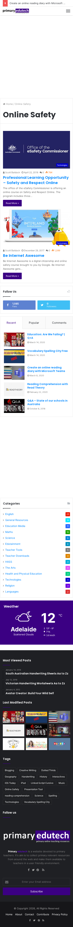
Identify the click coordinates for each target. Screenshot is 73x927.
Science (10, 537)
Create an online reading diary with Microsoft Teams (46, 369)
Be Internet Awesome (23, 255)
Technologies (13, 579)
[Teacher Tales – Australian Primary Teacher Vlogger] (36, 744)
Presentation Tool (33, 789)
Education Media (15, 525)
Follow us (9, 813)
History (43, 776)
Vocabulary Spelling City (37, 802)
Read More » (12, 203)
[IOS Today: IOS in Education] (59, 730)
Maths (9, 531)
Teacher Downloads (17, 555)
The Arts (10, 567)
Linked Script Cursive (42, 783)
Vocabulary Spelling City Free (47, 351)
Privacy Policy (60, 914)
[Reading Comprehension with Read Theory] (14, 389)
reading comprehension (17, 795)
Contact (29, 914)
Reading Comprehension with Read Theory (47, 386)
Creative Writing (27, 770)
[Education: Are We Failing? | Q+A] (14, 340)
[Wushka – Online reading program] (59, 744)
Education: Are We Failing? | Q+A (46, 336)
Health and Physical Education (23, 573)
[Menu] (68, 11)
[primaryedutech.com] (16, 11)
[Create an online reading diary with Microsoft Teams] (14, 373)
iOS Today (10, 783)
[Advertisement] (36, 55)
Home (9, 103)
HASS (8, 561)
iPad (23, 783)
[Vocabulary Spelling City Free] (14, 356)
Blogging (9, 770)
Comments (59, 322)
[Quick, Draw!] (13, 744)
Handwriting (28, 776)
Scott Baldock (12, 172)
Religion (10, 585)
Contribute (43, 914)
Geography (10, 776)
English (9, 514)
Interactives (58, 776)
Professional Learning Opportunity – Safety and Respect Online (36, 180)
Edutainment (12, 543)
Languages (12, 591)
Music (62, 783)
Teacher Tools (13, 549)
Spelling (52, 795)
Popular (34, 322)
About (18, 914)
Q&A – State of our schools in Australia (47, 402)
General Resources (16, 520)
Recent (11, 322)
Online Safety (12, 789)
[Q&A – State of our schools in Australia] (14, 406)
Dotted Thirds (48, 770)
